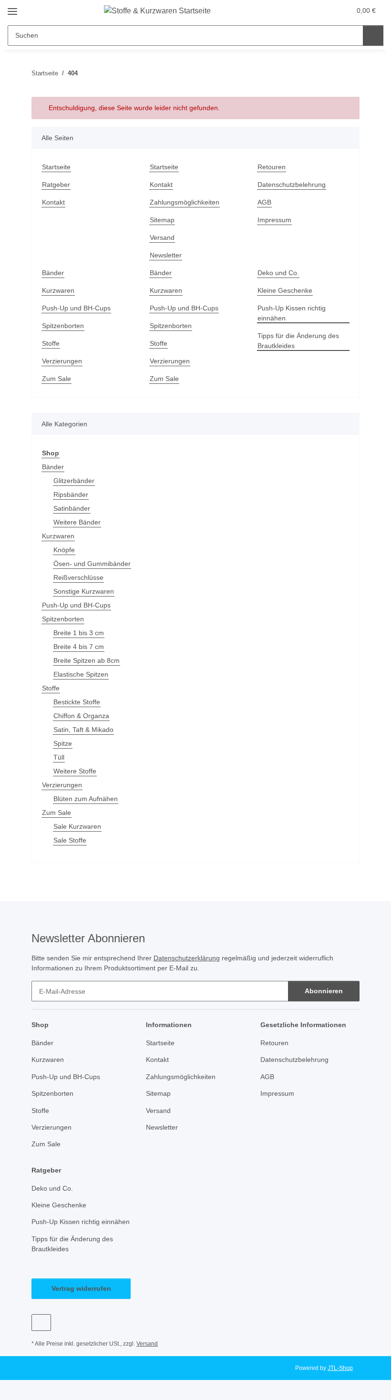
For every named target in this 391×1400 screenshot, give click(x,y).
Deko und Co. (278, 273)
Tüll (58, 757)
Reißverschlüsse (78, 577)
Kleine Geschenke (284, 290)
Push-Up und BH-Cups (76, 308)
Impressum (274, 220)
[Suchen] (373, 35)
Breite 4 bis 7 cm (78, 646)
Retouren (271, 167)
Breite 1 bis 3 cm (78, 633)
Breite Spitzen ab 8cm (86, 660)
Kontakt (53, 202)
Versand (162, 237)
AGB (264, 202)
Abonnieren (324, 991)
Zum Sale (56, 378)
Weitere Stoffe (74, 771)
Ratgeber (56, 184)
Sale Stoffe (69, 840)
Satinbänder (71, 508)
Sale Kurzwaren (77, 826)
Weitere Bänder (77, 522)
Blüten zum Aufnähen (85, 799)
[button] (305, 10)
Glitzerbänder (73, 480)
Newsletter (166, 255)
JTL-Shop (340, 1368)
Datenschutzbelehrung (291, 184)
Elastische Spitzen (80, 674)
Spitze (62, 743)
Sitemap (162, 220)
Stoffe (51, 343)
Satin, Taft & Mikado (83, 729)
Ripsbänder (70, 494)
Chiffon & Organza (81, 716)
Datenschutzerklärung (187, 958)
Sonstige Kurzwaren (83, 591)
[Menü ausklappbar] (12, 8)
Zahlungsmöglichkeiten (184, 202)
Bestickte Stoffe (76, 702)
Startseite (56, 167)
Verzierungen (62, 361)
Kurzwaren (58, 290)
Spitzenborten (63, 325)
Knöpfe (64, 550)
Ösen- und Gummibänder (92, 563)
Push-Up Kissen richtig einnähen (291, 313)
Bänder (53, 273)
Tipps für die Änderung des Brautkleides (298, 341)
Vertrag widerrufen (81, 1288)
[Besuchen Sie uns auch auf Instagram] (41, 1322)
